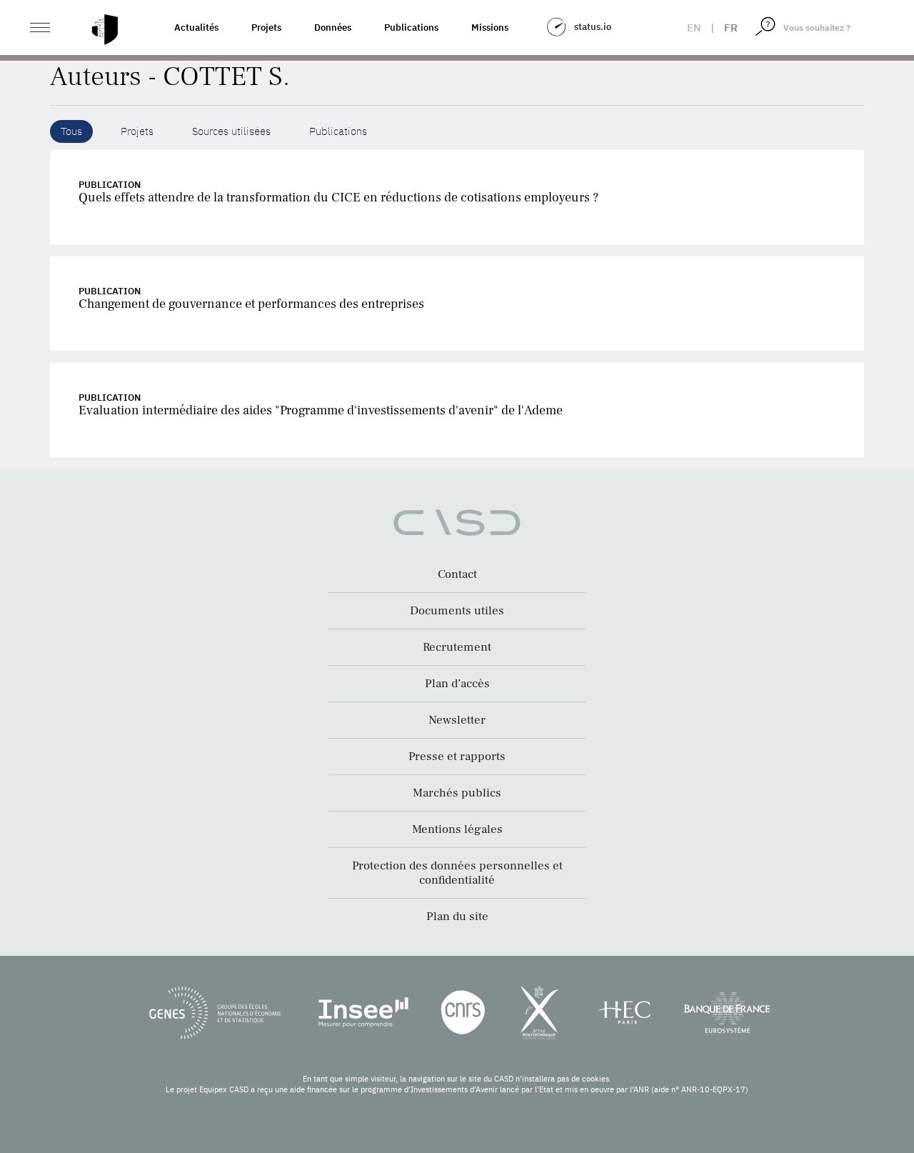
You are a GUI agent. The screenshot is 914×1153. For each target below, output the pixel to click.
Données (332, 27)
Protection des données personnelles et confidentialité (457, 873)
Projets (266, 27)
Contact (457, 574)
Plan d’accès (457, 684)
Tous (71, 131)
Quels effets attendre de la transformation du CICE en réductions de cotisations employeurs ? (338, 197)
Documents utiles (457, 611)
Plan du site (457, 916)
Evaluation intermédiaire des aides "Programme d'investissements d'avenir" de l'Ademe (321, 410)
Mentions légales (457, 829)
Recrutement (457, 647)
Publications (411, 27)
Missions (489, 27)
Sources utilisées (231, 131)
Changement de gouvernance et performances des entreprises (251, 304)
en (694, 27)
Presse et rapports (457, 756)
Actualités (196, 27)
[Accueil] (105, 29)
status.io (592, 27)
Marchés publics (457, 793)
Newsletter (457, 720)
